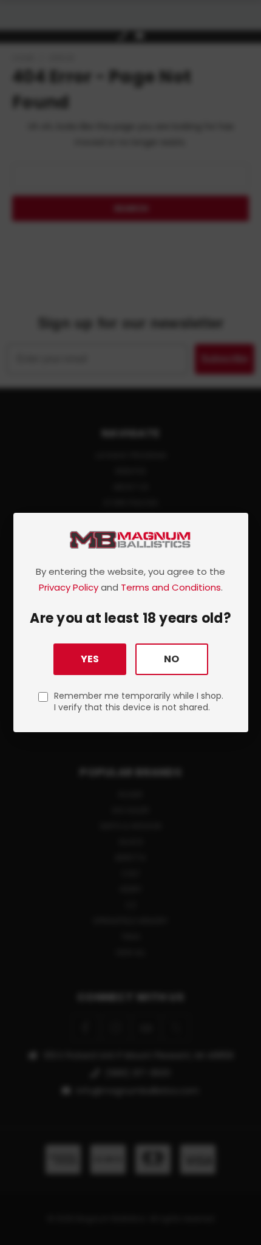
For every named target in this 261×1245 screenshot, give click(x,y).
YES (90, 659)
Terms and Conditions (171, 587)
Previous (18, 1233)
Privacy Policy (68, 587)
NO (171, 659)
